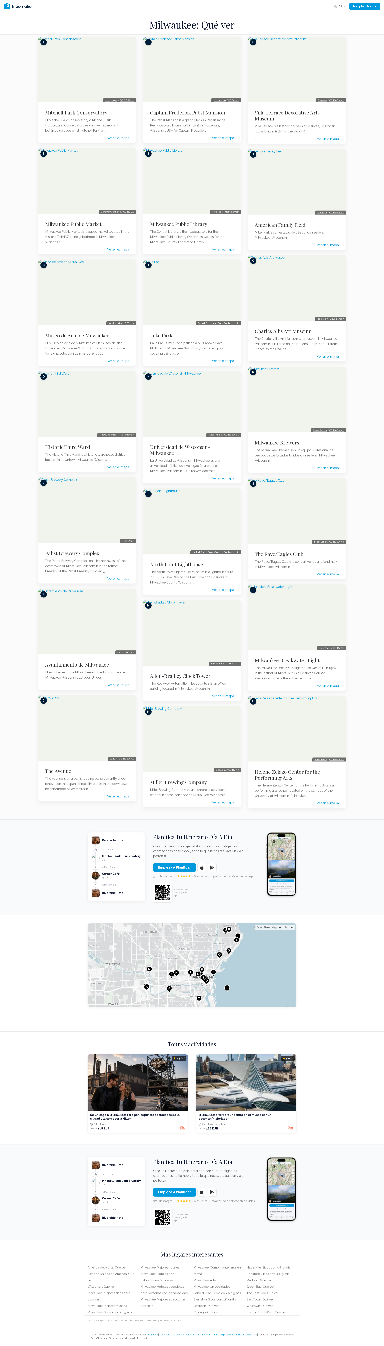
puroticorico (219, 100)
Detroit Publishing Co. (209, 323)
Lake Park (161, 335)
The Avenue (58, 771)
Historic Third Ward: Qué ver (266, 1312)
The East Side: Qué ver (262, 1293)
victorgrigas (111, 100)
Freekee (216, 211)
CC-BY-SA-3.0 (126, 758)
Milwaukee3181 (107, 434)
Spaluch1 (221, 769)
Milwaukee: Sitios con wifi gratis (110, 1312)
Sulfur (113, 758)
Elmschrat (216, 663)
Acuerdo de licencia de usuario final (190, 1334)
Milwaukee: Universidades (212, 1286)
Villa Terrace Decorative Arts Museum (287, 115)
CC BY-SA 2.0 (231, 434)
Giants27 (322, 212)
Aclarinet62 (320, 759)
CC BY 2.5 (129, 541)
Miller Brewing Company (178, 782)
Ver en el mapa (118, 138)
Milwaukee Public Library (178, 224)
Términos (164, 1334)
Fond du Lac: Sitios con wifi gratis (217, 1293)
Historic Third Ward (67, 447)
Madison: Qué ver (259, 1280)
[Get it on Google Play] (212, 867)
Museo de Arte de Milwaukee (77, 335)
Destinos (153, 1334)
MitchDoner (320, 541)
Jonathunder (115, 323)
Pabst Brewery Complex (72, 553)
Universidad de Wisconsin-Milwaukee (180, 450)
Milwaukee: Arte (205, 1280)
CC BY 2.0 (128, 211)
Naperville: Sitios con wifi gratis (268, 1267)
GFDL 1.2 (129, 323)
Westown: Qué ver (260, 1306)
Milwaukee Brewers (277, 442)
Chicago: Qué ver (206, 1312)
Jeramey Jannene (111, 211)
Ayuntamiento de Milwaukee (77, 665)
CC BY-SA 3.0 (127, 100)
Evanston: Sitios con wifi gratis (215, 1299)
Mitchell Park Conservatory (76, 112)
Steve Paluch (320, 430)
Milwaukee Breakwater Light (287, 660)
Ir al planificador (364, 6)
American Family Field (280, 225)
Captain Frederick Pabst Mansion (187, 112)
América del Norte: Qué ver (107, 1267)
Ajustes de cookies (246, 1334)
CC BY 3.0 (233, 769)
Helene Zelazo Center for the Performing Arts (287, 775)
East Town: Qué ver (260, 1299)
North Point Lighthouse (176, 564)
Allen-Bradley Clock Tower (180, 676)
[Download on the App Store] (201, 867)
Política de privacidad (223, 1334)
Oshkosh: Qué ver (206, 1306)
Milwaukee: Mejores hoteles (160, 1267)
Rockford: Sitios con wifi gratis (268, 1274)
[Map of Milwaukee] (192, 965)
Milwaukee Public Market (73, 224)
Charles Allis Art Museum (283, 331)
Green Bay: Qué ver (260, 1286)
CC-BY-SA (338, 648)
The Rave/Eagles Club (279, 554)
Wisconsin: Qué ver (101, 1286)
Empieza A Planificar (174, 867)
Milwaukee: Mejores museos (107, 1306)
